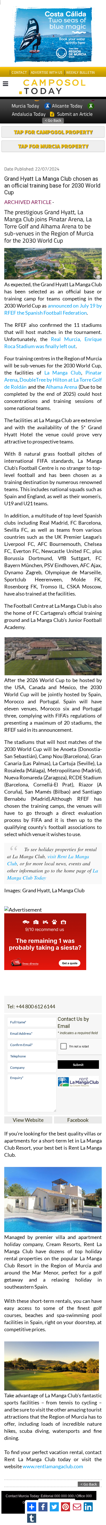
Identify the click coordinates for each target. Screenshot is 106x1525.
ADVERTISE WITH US (46, 72)
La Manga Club (62, 372)
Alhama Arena (61, 387)
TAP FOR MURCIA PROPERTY (53, 146)
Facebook (77, 1120)
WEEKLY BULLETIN (80, 72)
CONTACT (19, 72)
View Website (28, 1120)
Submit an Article (74, 114)
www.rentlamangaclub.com (53, 1466)
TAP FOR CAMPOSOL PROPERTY (53, 131)
